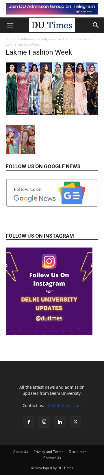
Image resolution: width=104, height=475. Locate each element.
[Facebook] (28, 422)
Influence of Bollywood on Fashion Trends (54, 39)
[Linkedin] (60, 422)
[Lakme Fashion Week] (52, 113)
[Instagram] (44, 422)
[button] (10, 25)
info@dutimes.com (63, 405)
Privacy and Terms (48, 451)
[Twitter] (75, 422)
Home (11, 39)
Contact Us (52, 457)
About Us (20, 451)
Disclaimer (77, 451)
